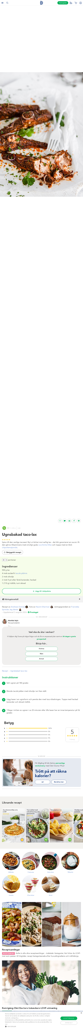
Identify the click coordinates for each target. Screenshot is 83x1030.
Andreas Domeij (18, 607)
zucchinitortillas (45, 545)
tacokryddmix (21, 573)
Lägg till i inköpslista (43, 591)
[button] (28, 1026)
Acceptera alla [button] (68, 1018)
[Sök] (7, 3)
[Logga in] (81, 3)
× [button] (81, 1013)
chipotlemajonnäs (9, 547)
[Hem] (41, 3)
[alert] (41, 1020)
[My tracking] (71, 3)
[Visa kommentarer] (65, 521)
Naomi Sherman (43, 607)
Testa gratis (63, 3)
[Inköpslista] (76, 3)
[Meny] (2, 3)
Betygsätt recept (13, 552)
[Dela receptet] (74, 521)
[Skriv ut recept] (69, 521)
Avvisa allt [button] (68, 1023)
